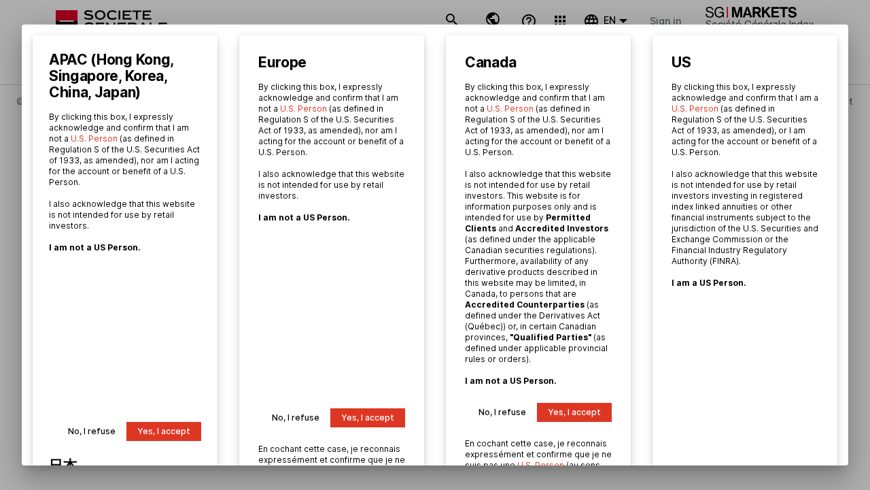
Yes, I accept (163, 431)
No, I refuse (92, 431)
